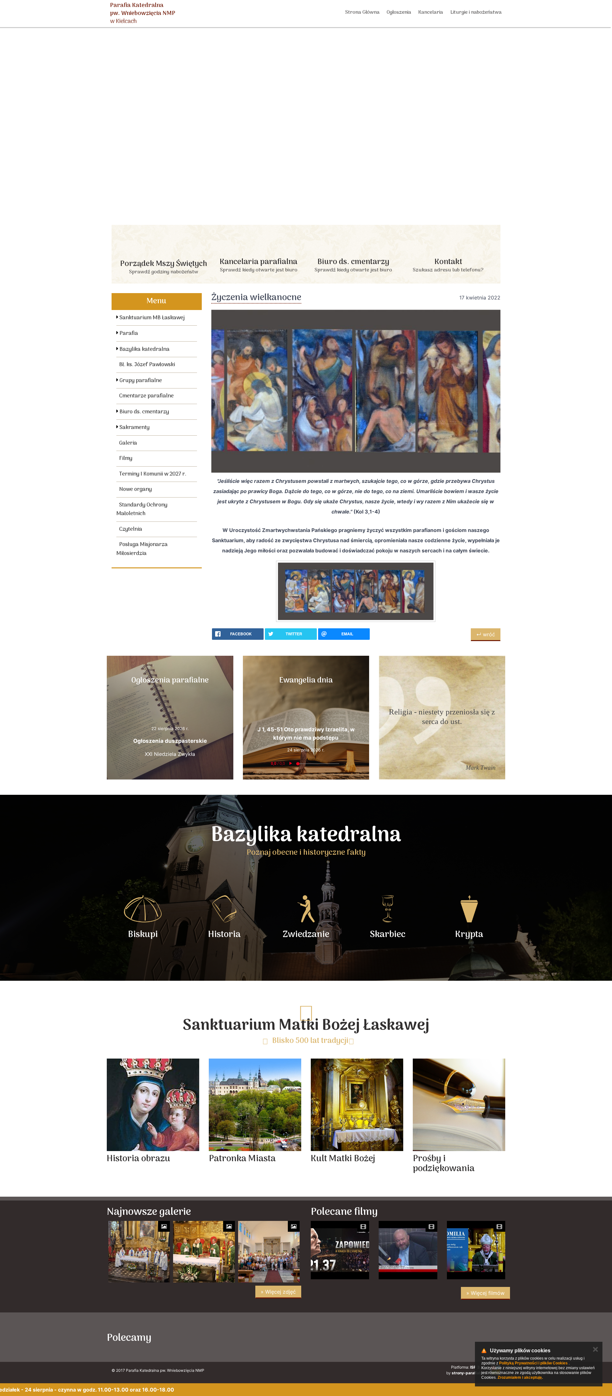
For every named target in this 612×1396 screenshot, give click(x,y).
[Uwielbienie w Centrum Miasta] (202, 1337)
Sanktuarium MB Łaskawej (151, 318)
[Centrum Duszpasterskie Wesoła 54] (257, 1337)
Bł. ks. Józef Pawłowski (147, 364)
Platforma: (470, 1367)
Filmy (125, 458)
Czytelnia (130, 529)
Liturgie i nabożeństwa (476, 12)
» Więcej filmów (485, 1293)
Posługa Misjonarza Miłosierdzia (142, 549)
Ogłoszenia (399, 12)
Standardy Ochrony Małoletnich (141, 510)
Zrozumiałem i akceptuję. (520, 1377)
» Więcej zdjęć (278, 1292)
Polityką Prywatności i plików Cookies (533, 1363)
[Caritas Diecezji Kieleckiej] (312, 1337)
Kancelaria (430, 12)
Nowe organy (135, 489)
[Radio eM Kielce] (367, 1337)
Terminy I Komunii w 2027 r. (152, 474)
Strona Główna (362, 12)
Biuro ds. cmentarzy (143, 412)
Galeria (128, 443)
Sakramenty (133, 427)
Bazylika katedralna (144, 349)
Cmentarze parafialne (146, 396)
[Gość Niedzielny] (423, 1337)
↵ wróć (485, 634)
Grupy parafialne (140, 380)
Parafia (128, 333)
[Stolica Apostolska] (478, 1337)
